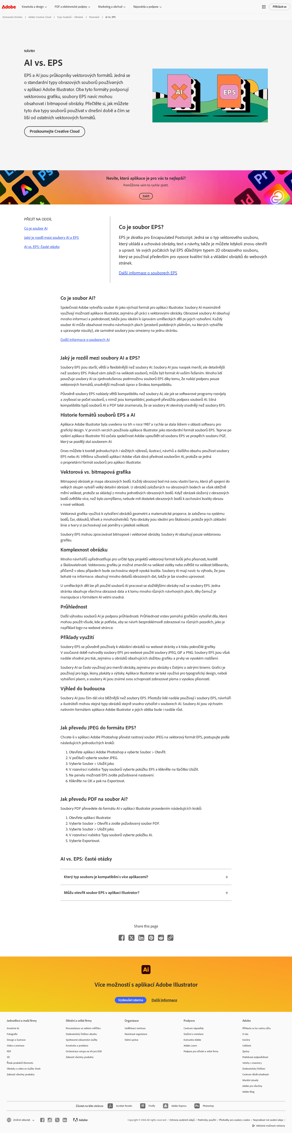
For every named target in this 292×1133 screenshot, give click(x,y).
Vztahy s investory (252, 1062)
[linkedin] (65, 1120)
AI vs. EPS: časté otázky (42, 246)
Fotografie (12, 1034)
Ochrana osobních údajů (182, 1119)
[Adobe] (9, 6)
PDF (9, 1051)
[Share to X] (131, 938)
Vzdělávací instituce (135, 1028)
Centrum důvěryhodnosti (255, 1074)
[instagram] (50, 1120)
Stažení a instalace (194, 1034)
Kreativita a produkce (77, 1045)
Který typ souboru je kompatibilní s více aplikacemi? (106, 876)
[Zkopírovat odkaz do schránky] (170, 938)
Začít (146, 196)
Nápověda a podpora (145, 7)
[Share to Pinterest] (151, 938)
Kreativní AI (13, 1028)
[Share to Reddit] (161, 938)
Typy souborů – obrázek (70, 17)
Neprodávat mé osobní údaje (268, 1119)
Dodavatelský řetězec (253, 1068)
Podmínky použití (207, 1119)
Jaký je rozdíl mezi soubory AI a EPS (51, 237)
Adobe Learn (190, 1045)
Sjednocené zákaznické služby (81, 1039)
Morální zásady (250, 1080)
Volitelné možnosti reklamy (270, 1125)
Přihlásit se (279, 7)
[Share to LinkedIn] (141, 938)
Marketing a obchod (110, 7)
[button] (263, 6)
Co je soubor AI (35, 228)
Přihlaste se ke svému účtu (256, 1028)
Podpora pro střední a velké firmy (201, 1051)
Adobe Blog (248, 1091)
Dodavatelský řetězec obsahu (81, 1034)
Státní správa (131, 1039)
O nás (245, 1034)
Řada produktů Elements (20, 1062)
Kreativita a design (33, 7)
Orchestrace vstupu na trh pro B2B (84, 1051)
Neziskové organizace (136, 1034)
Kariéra (246, 1039)
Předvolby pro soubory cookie (234, 1119)
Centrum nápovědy (194, 1028)
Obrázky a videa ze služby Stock (24, 1068)
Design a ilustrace (16, 1039)
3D (8, 1057)
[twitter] (57, 1120)
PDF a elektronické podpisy (71, 7)
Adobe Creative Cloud (39, 17)
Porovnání (94, 17)
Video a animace (15, 1045)
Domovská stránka (12, 17)
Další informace (164, 1000)
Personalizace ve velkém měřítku (83, 1028)
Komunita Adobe (192, 1039)
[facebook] (42, 1120)
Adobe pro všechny (252, 1086)
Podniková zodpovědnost (255, 1057)
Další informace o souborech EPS (148, 272)
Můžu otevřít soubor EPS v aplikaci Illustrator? (101, 892)
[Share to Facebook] (122, 938)
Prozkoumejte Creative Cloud (55, 131)
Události (246, 1045)
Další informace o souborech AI (85, 339)
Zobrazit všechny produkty (21, 1074)
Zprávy (245, 1051)
